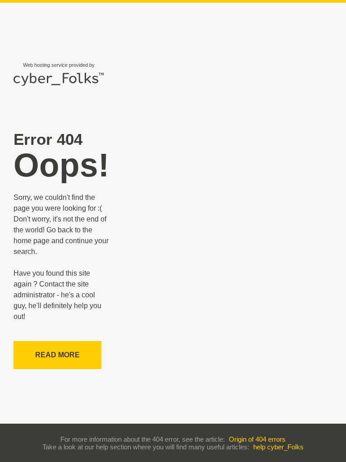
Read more (57, 355)
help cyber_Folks (278, 447)
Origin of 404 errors (257, 439)
